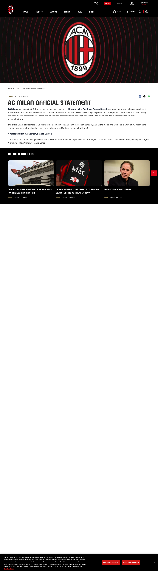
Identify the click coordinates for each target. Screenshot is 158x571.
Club (17, 88)
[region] (79, 562)
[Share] (140, 96)
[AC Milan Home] (11, 9)
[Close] (154, 562)
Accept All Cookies (131, 562)
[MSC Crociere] (120, 3)
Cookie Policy (9, 568)
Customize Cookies (110, 562)
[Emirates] (107, 3)
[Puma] (95, 3)
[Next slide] (154, 173)
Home (10, 88)
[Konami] (144, 3)
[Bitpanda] (132, 3)
